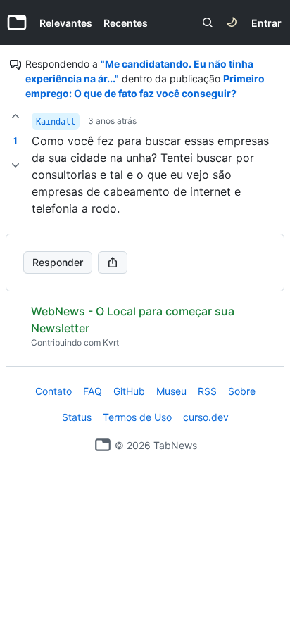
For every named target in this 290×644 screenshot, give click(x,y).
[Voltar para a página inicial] (103, 445)
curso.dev (206, 417)
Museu (171, 391)
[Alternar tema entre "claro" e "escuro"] (231, 22)
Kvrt (111, 342)
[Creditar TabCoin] (15, 116)
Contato (53, 391)
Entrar (266, 23)
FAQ (92, 391)
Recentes (125, 23)
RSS (207, 391)
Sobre (242, 391)
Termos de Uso (137, 417)
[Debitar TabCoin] (15, 165)
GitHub (129, 391)
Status (77, 417)
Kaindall (55, 122)
